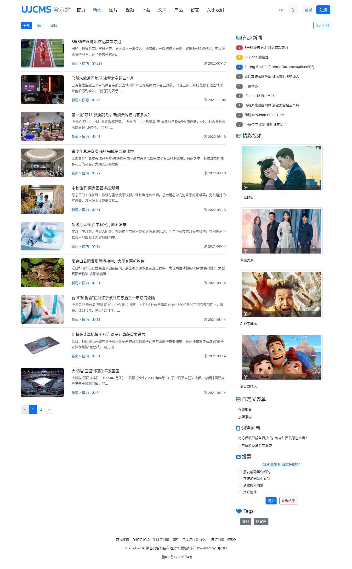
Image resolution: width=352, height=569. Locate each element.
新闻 (97, 10)
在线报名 (245, 409)
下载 (146, 10)
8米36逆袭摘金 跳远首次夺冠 (96, 41)
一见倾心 (251, 86)
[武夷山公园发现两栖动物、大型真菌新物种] (42, 272)
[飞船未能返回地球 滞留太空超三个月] (42, 89)
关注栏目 (322, 25)
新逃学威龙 (248, 323)
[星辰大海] (281, 230)
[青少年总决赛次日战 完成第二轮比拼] (42, 163)
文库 (162, 10)
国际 (54, 25)
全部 (26, 25)
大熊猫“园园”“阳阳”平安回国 (95, 371)
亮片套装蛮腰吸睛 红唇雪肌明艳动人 (271, 76)
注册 (323, 9)
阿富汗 (261, 521)
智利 (245, 521)
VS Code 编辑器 (256, 57)
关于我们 (215, 10)
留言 (195, 10)
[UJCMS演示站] (46, 9)
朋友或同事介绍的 (256, 472)
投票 (246, 456)
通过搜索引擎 (253, 485)
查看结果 (288, 500)
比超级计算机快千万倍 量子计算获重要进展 (108, 334)
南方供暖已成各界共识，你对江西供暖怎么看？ (273, 438)
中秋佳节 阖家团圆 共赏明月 (95, 188)
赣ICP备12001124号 (177, 557)
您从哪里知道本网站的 (281, 464)
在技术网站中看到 (256, 478)
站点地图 (123, 539)
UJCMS (221, 548)
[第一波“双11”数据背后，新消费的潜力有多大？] (42, 126)
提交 (271, 500)
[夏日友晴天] (281, 357)
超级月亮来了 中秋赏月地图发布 (99, 224)
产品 (178, 10)
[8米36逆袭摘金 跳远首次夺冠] (42, 53)
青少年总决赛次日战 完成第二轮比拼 (103, 151)
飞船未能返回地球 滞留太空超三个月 (103, 78)
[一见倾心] (281, 168)
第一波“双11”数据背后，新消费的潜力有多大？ (112, 114)
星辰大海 (247, 260)
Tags (249, 511)
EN (281, 10)
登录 (308, 9)
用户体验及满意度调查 (255, 445)
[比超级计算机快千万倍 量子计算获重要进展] (42, 345)
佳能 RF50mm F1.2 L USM (264, 114)
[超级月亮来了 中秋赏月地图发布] (42, 236)
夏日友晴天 (248, 386)
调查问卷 (250, 428)
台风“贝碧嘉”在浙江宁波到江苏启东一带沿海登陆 (113, 297)
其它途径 (250, 492)
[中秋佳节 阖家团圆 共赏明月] (42, 199)
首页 (81, 10)
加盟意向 (245, 416)
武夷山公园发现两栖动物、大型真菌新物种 (108, 261)
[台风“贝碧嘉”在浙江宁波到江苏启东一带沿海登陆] (42, 309)
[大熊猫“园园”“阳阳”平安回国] (42, 382)
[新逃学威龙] (281, 294)
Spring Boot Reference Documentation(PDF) (279, 66)
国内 (40, 25)
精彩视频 (251, 136)
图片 (113, 10)
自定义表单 (254, 399)
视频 (129, 10)
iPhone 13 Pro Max (259, 95)
